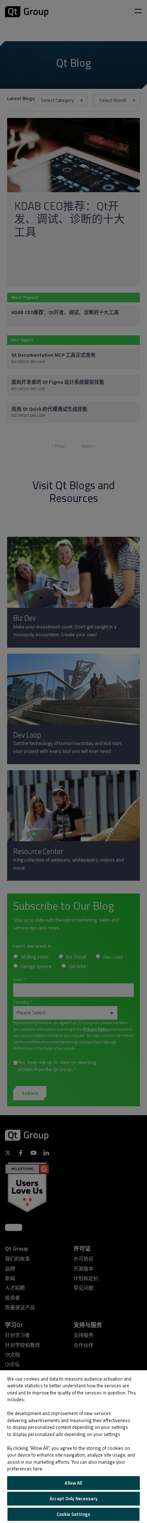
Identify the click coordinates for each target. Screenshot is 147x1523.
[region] (73, 1446)
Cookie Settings (73, 1514)
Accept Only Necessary (73, 1498)
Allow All (73, 1482)
